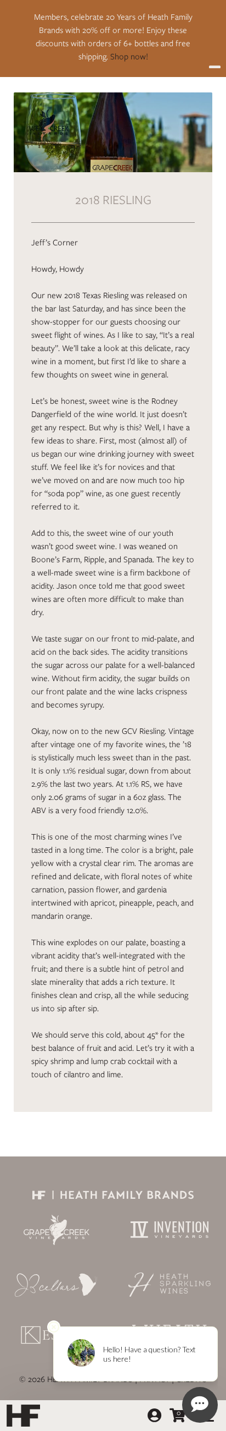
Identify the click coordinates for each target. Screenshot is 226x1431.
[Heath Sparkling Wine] (169, 1285)
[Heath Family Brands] (113, 1194)
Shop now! (129, 57)
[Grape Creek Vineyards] (56, 1230)
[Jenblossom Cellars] (56, 1285)
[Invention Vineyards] (169, 1229)
